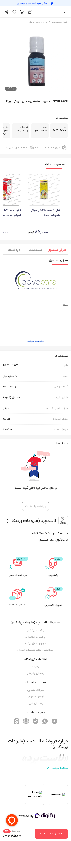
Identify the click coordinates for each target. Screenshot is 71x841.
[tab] (57, 251)
